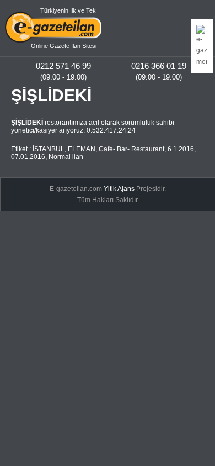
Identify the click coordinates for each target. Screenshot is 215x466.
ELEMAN (81, 149)
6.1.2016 (181, 149)
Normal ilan (66, 157)
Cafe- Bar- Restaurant (131, 149)
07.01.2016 (28, 157)
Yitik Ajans (119, 189)
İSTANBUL (48, 149)
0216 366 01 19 (158, 66)
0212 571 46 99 (63, 66)
